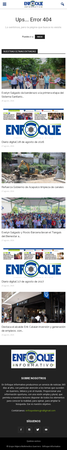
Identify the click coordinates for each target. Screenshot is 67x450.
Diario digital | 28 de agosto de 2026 (23, 141)
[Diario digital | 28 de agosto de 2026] (33, 122)
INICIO (40, 37)
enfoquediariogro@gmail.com (40, 410)
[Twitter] (38, 430)
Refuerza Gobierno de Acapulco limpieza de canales (33, 187)
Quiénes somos (34, 441)
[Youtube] (46, 430)
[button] (62, 4)
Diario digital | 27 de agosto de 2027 (23, 281)
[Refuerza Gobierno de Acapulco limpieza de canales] (33, 167)
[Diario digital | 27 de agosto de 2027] (33, 262)
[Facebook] (21, 430)
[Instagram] (29, 430)
